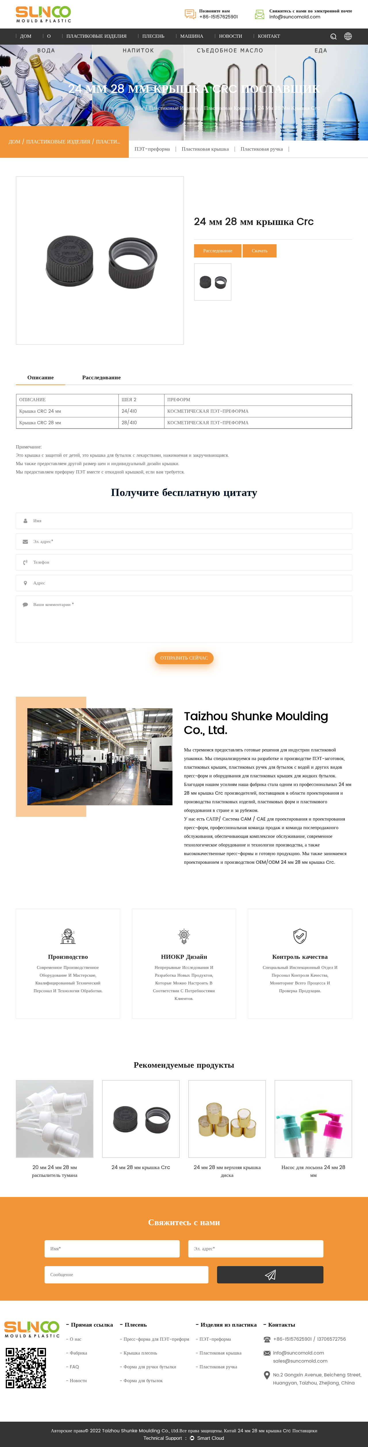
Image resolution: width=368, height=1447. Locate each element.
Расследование (217, 251)
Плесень (153, 36)
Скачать (259, 251)
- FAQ (72, 1367)
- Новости (76, 1381)
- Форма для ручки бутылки (148, 1367)
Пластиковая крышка (228, 108)
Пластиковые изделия (96, 36)
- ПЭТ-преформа (213, 1339)
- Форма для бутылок (141, 1381)
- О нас (73, 1339)
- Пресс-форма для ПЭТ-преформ (154, 1339)
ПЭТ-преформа (152, 149)
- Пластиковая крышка (218, 1353)
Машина (191, 36)
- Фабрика (76, 1353)
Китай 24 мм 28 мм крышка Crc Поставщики (270, 1430)
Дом (25, 36)
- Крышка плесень (138, 1353)
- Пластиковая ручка (216, 1367)
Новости (230, 36)
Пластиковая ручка (262, 149)
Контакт (269, 36)
